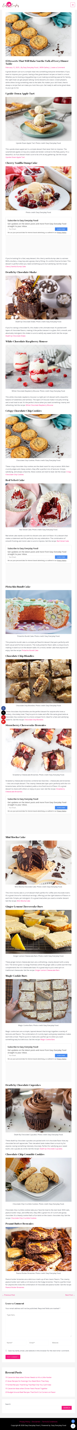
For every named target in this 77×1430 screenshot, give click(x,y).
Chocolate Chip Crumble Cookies (23, 1218)
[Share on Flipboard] (3, 722)
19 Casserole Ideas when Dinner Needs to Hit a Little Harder (28, 1377)
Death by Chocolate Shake (15, 336)
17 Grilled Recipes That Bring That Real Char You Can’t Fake (28, 1385)
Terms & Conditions (49, 1421)
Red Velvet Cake (63, 541)
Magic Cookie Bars (48, 1039)
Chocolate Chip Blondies (33, 719)
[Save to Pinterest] (3, 717)
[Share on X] (3, 713)
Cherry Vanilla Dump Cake (16, 266)
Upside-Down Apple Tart (15, 157)
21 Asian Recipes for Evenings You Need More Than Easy (27, 1381)
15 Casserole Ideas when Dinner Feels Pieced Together (26, 1388)
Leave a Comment (58, 67)
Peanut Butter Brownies (15, 1287)
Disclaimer (36, 1421)
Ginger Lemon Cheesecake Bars (47, 970)
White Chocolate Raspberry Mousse (39, 405)
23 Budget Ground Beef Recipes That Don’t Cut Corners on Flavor (30, 1392)
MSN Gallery (44, 67)
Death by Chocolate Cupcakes (51, 1149)
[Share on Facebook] (3, 708)
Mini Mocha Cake (23, 901)
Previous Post (8, 1295)
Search (8, 1404)
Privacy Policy (25, 1421)
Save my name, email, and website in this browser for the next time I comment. (38, 1351)
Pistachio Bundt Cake (30, 650)
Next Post (70, 1295)
